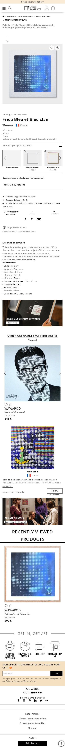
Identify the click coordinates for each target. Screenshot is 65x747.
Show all (32, 340)
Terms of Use (30, 681)
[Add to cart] (10, 404)
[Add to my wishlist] (51, 47)
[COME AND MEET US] (55, 646)
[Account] (47, 8)
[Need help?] (40, 646)
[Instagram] (24, 700)
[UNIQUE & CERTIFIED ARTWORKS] (10, 646)
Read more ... (7, 487)
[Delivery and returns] (25, 646)
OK (56, 673)
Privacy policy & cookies (33, 723)
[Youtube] (47, 700)
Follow (55, 491)
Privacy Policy (12, 681)
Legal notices (32, 713)
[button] (60, 158)
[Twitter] (41, 700)
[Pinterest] (29, 700)
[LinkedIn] (35, 700)
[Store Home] (3, 17)
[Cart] (53, 8)
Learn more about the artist (13, 492)
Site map (32, 728)
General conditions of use (32, 718)
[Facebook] (18, 700)
